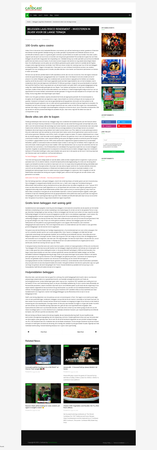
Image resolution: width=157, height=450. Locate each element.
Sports (29, 346)
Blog (51, 15)
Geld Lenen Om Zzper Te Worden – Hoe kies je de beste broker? (45, 178)
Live (40, 15)
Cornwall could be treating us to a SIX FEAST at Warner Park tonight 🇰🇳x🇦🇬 (41, 368)
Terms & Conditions (119, 442)
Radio (35, 15)
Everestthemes (52, 442)
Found (2, 446)
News (66, 346)
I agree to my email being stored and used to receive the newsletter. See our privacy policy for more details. (112, 145)
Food (66, 384)
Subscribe (114, 151)
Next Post (80, 332)
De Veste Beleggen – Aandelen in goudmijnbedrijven (41, 156)
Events (46, 15)
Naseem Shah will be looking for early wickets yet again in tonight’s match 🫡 (42, 407)
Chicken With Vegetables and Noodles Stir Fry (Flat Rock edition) (81, 407)
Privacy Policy (107, 442)
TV (31, 15)
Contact (56, 15)
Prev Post (44, 332)
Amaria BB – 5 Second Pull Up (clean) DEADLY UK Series (80, 368)
